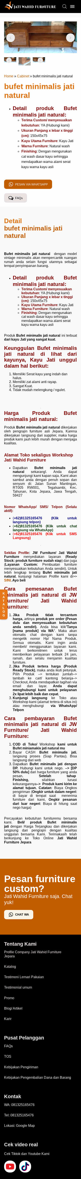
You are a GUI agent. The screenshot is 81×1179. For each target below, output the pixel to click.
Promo (9, 998)
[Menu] (72, 6)
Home (8, 76)
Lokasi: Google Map (19, 1125)
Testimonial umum (18, 987)
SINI (7, 580)
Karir (7, 1019)
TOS (7, 1056)
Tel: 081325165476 (19, 1115)
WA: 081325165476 (19, 1105)
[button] (10, 37)
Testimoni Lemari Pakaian (24, 977)
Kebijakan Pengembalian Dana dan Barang (37, 1077)
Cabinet (23, 76)
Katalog (10, 966)
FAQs (8, 1046)
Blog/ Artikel (13, 1008)
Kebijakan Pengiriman (21, 1067)
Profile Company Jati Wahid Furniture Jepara (32, 954)
